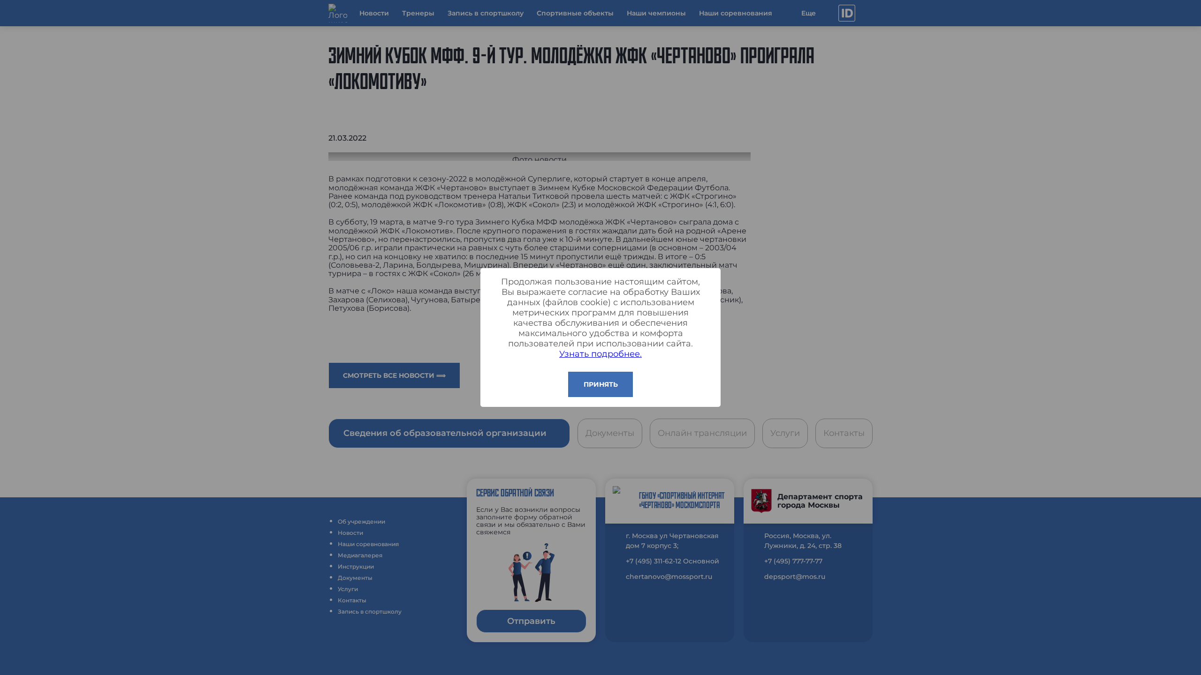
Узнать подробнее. (600, 354)
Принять (601, 384)
